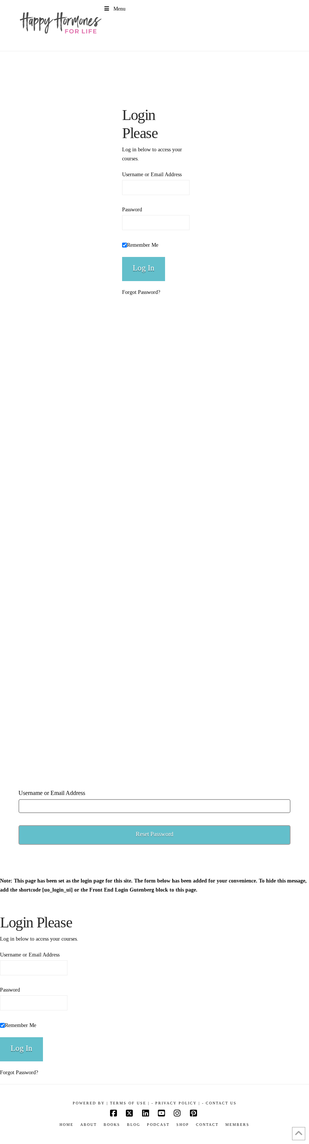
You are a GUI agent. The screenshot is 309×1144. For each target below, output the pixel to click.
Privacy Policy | (177, 1103)
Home (66, 1124)
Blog (133, 1124)
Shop (182, 1124)
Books (112, 1124)
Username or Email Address (152, 174)
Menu (119, 9)
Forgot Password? (141, 292)
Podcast (158, 1124)
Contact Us (221, 1103)
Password (132, 209)
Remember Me (142, 245)
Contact (207, 1124)
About (88, 1124)
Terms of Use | (130, 1103)
